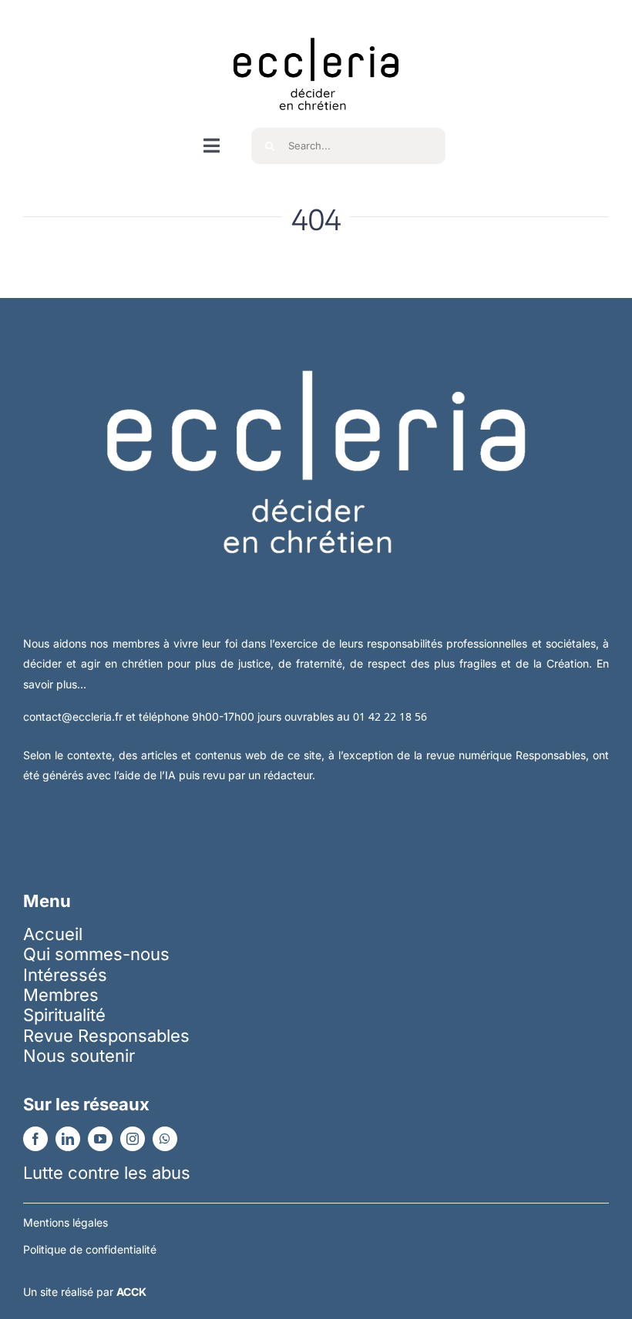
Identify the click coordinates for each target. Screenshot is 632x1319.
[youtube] (100, 1139)
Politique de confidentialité (89, 1249)
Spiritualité (64, 1015)
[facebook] (35, 1139)
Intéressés (65, 975)
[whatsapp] (165, 1139)
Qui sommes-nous (96, 954)
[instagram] (132, 1139)
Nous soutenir (79, 1056)
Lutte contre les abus (106, 1173)
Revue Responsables (106, 1036)
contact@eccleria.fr (74, 716)
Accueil (52, 934)
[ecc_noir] (316, 24)
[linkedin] (67, 1139)
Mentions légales (65, 1222)
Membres (61, 995)
